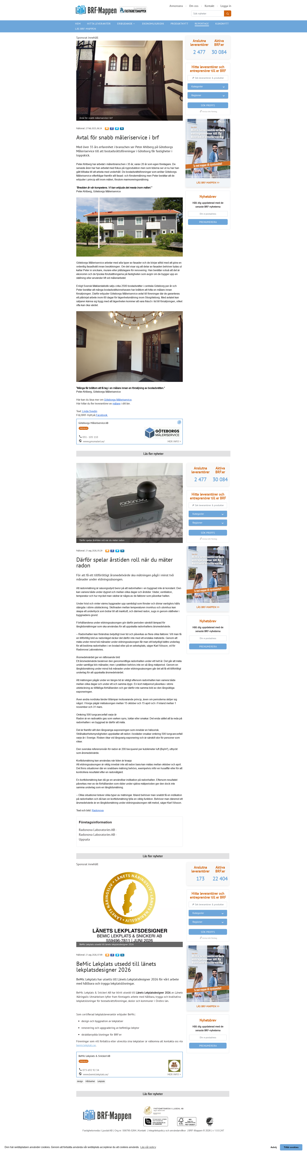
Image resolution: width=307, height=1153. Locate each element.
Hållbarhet (90, 1081)
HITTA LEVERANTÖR (99, 23)
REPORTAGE (202, 23)
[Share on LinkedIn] (122, 128)
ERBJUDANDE (126, 23)
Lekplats (101, 1081)
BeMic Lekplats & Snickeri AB (94, 1055)
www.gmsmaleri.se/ (94, 441)
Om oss (193, 6)
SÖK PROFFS (208, 105)
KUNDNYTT (222, 23)
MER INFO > (174, 441)
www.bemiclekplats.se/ (95, 1074)
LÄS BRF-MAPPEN (85, 28)
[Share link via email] (107, 128)
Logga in (225, 6)
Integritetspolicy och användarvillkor (167, 1130)
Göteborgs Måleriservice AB (93, 423)
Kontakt (209, 6)
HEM (78, 23)
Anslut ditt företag (208, 111)
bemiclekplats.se (86, 1045)
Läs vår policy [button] (148, 1147)
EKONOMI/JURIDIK (153, 23)
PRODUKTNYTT (179, 23)
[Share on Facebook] (112, 128)
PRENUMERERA (208, 222)
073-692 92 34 (91, 1070)
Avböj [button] (274, 1147)
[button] (208, 86)
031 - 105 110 (90, 437)
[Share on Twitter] (117, 128)
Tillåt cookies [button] (291, 1147)
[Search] (227, 13)
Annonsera (176, 6)
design (80, 1081)
